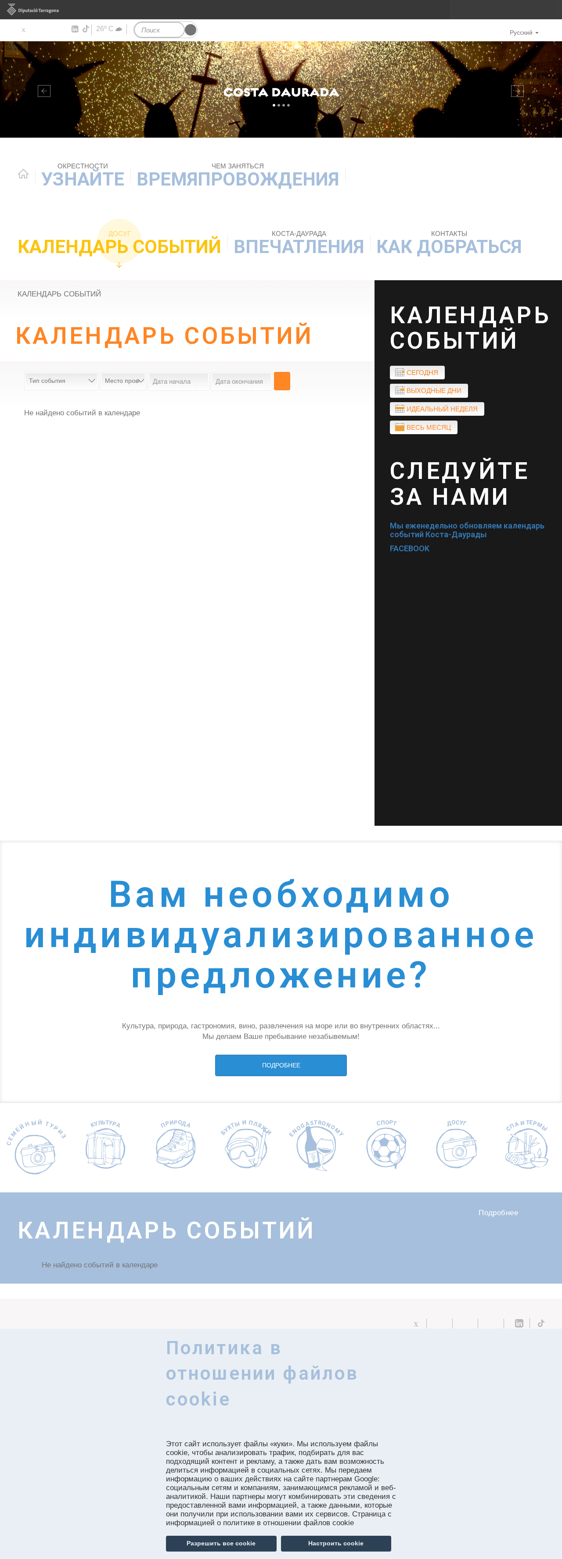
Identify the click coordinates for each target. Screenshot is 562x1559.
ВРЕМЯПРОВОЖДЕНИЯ (238, 176)
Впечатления (299, 243)
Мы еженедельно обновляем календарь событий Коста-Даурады (467, 530)
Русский (521, 32)
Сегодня (422, 372)
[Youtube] (48, 29)
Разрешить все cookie (221, 1543)
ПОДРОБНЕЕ (281, 1065)
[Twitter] (23, 29)
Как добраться (449, 243)
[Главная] (281, 89)
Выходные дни (434, 390)
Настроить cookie (336, 1543)
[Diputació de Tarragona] (281, 9)
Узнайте (82, 176)
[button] (42, 89)
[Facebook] (35, 29)
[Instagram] (61, 29)
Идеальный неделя (442, 409)
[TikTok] (86, 29)
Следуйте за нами (460, 483)
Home (23, 173)
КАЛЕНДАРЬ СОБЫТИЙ (119, 243)
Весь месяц (429, 427)
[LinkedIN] (74, 29)
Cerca (282, 381)
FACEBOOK (409, 548)
